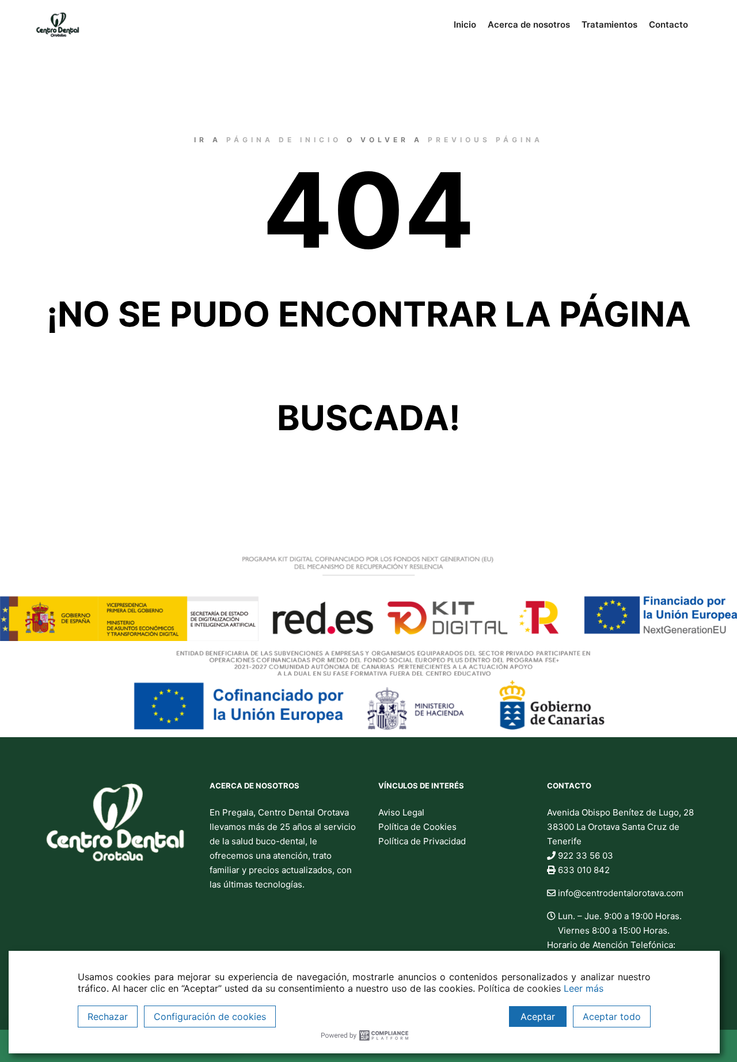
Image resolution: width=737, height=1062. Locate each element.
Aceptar (538, 1016)
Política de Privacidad (422, 841)
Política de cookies (519, 988)
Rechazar (108, 1016)
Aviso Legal (401, 812)
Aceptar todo (612, 1016)
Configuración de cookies (210, 1016)
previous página (485, 139)
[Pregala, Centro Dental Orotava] (58, 25)
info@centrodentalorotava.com (619, 892)
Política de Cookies (417, 826)
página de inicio (283, 139)
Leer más (583, 988)
